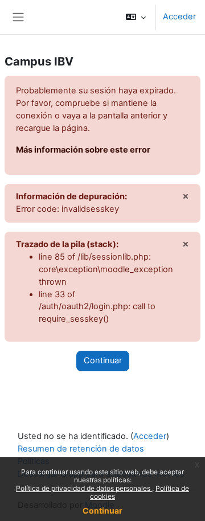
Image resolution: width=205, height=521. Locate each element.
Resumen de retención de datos (81, 449)
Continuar (102, 510)
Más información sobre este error (83, 150)
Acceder (179, 16)
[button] (135, 17)
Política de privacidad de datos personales (84, 488)
